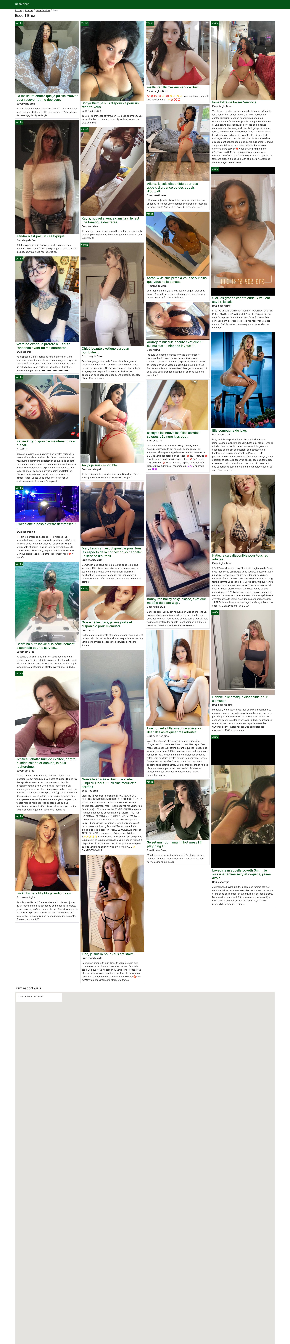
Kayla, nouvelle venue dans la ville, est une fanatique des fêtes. (110, 220)
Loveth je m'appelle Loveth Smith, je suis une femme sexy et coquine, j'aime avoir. (241, 874)
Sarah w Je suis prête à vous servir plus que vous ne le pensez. (177, 280)
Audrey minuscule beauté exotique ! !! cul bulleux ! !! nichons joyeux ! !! (175, 344)
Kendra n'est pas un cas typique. (40, 236)
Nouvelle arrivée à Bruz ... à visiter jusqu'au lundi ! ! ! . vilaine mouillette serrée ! (109, 783)
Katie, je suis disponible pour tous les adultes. (240, 557)
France (29, 10)
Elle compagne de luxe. (229, 430)
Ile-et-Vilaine (43, 10)
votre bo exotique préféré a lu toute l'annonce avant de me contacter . (43, 346)
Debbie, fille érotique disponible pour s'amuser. (239, 699)
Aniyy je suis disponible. (100, 465)
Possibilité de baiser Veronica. (234, 102)
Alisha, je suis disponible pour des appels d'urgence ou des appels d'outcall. (172, 187)
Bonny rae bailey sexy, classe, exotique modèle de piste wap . (176, 601)
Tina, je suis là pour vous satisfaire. (108, 954)
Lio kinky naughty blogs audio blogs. (44, 893)
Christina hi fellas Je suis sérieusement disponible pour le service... (45, 646)
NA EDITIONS (22, 4)
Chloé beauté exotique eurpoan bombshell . (105, 350)
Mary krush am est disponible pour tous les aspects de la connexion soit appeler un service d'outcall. (112, 552)
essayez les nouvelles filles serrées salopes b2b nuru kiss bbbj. (173, 434)
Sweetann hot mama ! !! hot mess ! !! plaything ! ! (174, 844)
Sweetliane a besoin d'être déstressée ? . (46, 526)
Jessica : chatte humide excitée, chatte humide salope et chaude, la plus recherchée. (46, 762)
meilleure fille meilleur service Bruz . (173, 87)
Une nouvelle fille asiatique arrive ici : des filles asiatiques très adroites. (175, 730)
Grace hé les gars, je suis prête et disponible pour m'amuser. (107, 624)
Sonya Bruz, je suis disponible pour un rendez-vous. (110, 105)
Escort (18, 10)
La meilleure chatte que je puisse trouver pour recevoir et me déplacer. (47, 97)
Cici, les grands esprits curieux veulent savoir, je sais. (241, 300)
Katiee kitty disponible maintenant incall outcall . (46, 443)
